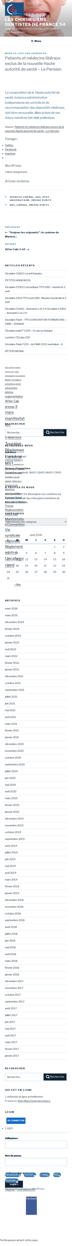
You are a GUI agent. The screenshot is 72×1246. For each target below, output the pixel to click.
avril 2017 (10, 1035)
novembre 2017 (14, 988)
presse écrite (39, 205)
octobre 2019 (13, 832)
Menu (37, 41)
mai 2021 (10, 710)
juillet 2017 (11, 1015)
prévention (10, 384)
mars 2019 (11, 879)
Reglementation (14, 509)
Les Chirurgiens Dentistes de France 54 (35, 22)
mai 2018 (10, 947)
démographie (10, 376)
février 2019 (12, 886)
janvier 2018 (12, 974)
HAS (38, 197)
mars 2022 (11, 656)
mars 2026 (11, 608)
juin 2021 (10, 703)
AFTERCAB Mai (14, 351)
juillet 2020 (11, 771)
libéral (22, 205)
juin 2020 (10, 778)
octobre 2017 (13, 994)
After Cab (12, 401)
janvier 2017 (12, 1055)
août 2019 (11, 845)
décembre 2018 (14, 900)
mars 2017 (11, 1042)
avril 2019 (10, 872)
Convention (16, 524)
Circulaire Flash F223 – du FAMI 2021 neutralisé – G (34, 344)
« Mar (18, 584)
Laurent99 (38, 53)
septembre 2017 (14, 1001)
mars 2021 (11, 723)
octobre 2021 (13, 683)
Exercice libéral (22, 197)
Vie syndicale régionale (12, 535)
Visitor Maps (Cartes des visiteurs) (34, 1101)
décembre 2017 (14, 981)
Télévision (17, 481)
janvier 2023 (12, 642)
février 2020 (12, 805)
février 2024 (12, 628)
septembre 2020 (15, 764)
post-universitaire (15, 501)
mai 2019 (10, 866)
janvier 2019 (12, 893)
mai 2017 (10, 1028)
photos (9, 392)
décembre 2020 (14, 744)
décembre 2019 (14, 818)
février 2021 (12, 730)
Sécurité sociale (9, 371)
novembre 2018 (14, 906)
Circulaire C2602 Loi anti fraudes (23, 273)
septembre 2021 (14, 689)
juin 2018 (10, 940)
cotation (16, 371)
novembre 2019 (14, 825)
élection (8, 380)
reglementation (14, 396)
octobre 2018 (13, 913)
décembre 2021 (14, 676)
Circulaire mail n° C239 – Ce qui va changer (29, 330)
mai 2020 (10, 784)
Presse (9, 505)
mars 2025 (11, 615)
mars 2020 (11, 798)
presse (10, 406)
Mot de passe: (13, 1156)
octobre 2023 (13, 635)
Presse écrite (41, 200)
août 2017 (11, 1008)
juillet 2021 (11, 696)
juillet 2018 (11, 933)
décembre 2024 (14, 622)
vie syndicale (20, 376)
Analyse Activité (9, 367)
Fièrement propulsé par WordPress (24, 1188)
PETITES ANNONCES (18, 280)
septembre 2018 (15, 920)
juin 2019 (10, 859)
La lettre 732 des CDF (17, 337)
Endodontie (17, 367)
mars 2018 (11, 961)
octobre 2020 (13, 757)
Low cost (16, 477)
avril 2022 (10, 649)
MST (9, 463)
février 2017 (12, 1049)
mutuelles (21, 469)
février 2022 (12, 662)
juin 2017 (10, 1021)
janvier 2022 (12, 669)
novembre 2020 (14, 750)
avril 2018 (10, 954)
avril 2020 (10, 791)
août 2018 (11, 927)
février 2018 (12, 967)
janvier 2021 (12, 737)
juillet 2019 (11, 852)
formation (16, 380)
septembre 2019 (15, 839)
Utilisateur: (11, 1138)
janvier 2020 (12, 811)
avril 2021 (10, 717)
